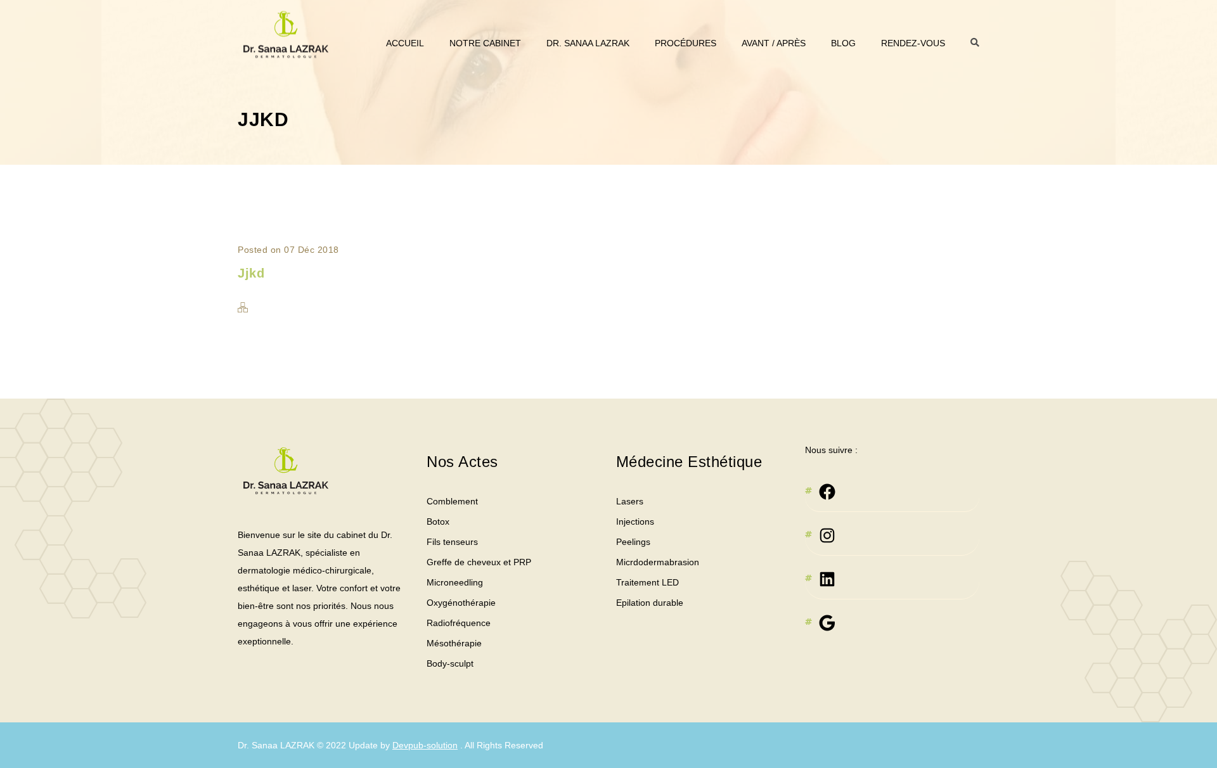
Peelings (633, 542)
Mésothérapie (454, 643)
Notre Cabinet (485, 43)
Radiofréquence (459, 623)
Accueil (405, 43)
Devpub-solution (425, 745)
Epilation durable (649, 603)
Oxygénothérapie (461, 603)
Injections (635, 521)
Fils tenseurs (452, 542)
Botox (438, 521)
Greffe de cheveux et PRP (479, 562)
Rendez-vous (913, 43)
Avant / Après (774, 43)
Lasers (629, 501)
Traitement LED (647, 582)
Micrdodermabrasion (657, 562)
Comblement (452, 501)
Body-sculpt (450, 663)
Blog (843, 43)
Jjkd (251, 273)
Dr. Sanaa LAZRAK (587, 43)
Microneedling (455, 582)
